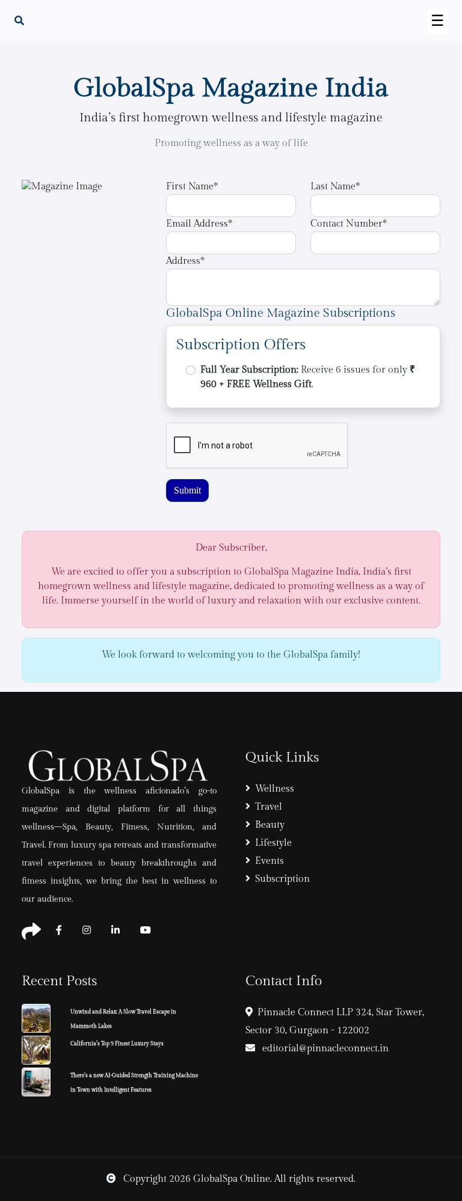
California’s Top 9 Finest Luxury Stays (117, 1044)
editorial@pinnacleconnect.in (324, 1048)
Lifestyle (273, 843)
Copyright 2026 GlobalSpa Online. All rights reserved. (238, 1179)
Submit (187, 490)
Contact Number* (348, 224)
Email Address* (199, 224)
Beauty (270, 825)
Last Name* (335, 186)
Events (269, 861)
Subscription (282, 879)
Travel (268, 807)
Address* (185, 261)
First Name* (192, 186)
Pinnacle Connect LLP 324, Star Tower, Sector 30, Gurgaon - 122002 (334, 1021)
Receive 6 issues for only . (307, 377)
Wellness (274, 789)
